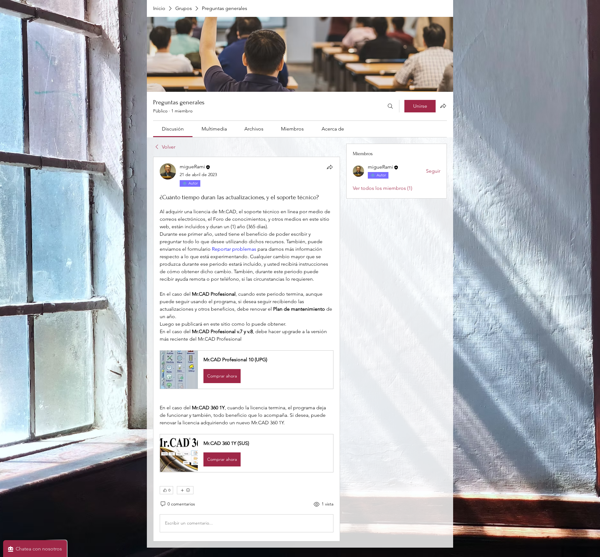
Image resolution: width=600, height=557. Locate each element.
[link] (173, 129)
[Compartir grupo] (443, 106)
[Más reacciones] (185, 490)
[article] (246, 349)
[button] (246, 369)
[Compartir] (329, 167)
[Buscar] (390, 106)
